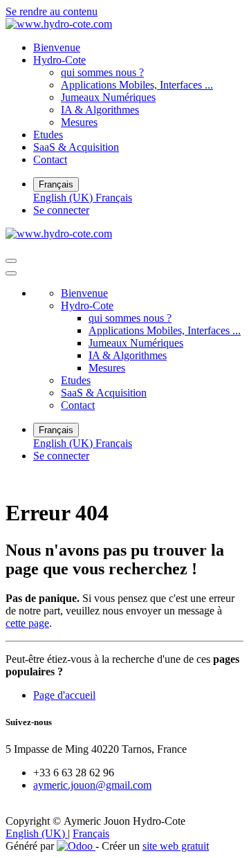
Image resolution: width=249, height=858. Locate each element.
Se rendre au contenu (52, 11)
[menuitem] (56, 47)
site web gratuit (175, 846)
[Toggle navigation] (11, 261)
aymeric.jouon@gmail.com (92, 785)
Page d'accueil (64, 695)
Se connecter (61, 210)
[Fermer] (11, 273)
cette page (27, 623)
